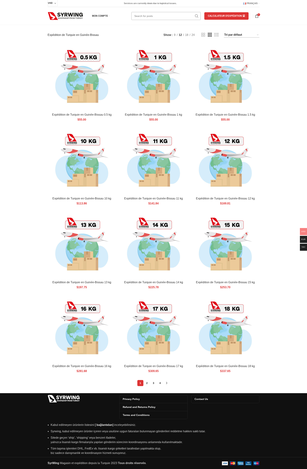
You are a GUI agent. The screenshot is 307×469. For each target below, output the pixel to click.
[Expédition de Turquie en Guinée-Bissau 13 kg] (82, 245)
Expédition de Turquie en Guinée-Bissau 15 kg (225, 282)
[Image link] (64, 398)
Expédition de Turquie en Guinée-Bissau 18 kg (225, 366)
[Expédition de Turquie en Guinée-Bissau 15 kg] (225, 245)
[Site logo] (65, 15)
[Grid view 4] (216, 34)
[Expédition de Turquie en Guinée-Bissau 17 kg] (153, 328)
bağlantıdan (104, 424)
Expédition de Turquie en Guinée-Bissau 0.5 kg (82, 114)
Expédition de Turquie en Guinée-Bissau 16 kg (81, 366)
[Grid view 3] (210, 34)
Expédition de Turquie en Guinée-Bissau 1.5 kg (225, 114)
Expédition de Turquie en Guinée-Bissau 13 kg (81, 282)
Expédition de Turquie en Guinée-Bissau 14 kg (153, 282)
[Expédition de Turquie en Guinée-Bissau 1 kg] (153, 77)
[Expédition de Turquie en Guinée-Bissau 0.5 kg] (82, 77)
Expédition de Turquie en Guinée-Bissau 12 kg (225, 198)
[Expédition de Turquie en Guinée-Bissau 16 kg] (82, 328)
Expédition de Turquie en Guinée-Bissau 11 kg (153, 198)
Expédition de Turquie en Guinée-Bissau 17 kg (153, 366)
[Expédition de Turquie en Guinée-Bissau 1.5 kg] (225, 77)
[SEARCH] (197, 16)
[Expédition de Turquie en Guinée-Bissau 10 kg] (82, 161)
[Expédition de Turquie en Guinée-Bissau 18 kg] (225, 328)
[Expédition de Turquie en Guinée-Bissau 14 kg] (153, 245)
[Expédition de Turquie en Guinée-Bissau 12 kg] (225, 161)
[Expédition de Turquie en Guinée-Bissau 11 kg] (153, 161)
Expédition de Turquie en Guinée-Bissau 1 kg (153, 114)
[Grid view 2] (203, 34)
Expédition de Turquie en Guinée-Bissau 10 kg (81, 198)
